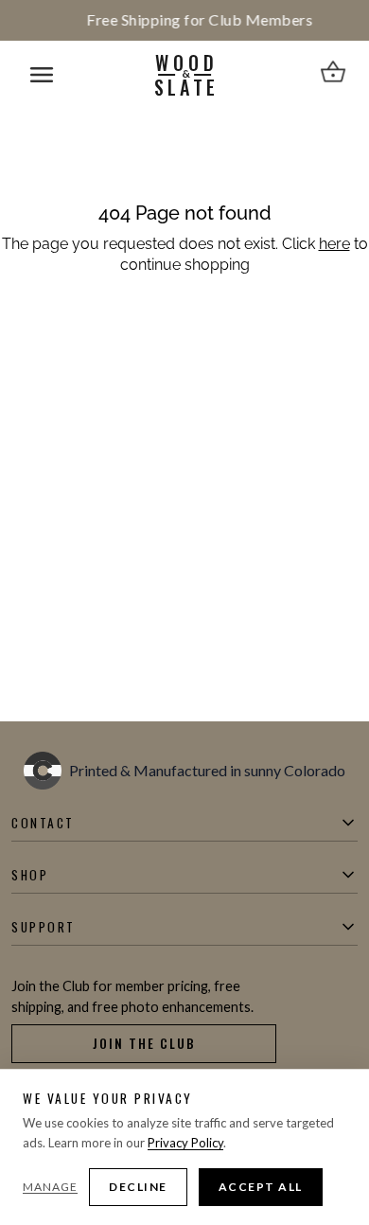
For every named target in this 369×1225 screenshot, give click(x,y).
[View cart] (333, 75)
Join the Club (144, 1043)
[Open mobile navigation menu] (42, 75)
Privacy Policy (185, 1142)
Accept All (261, 1187)
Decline (138, 1187)
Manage (50, 1187)
